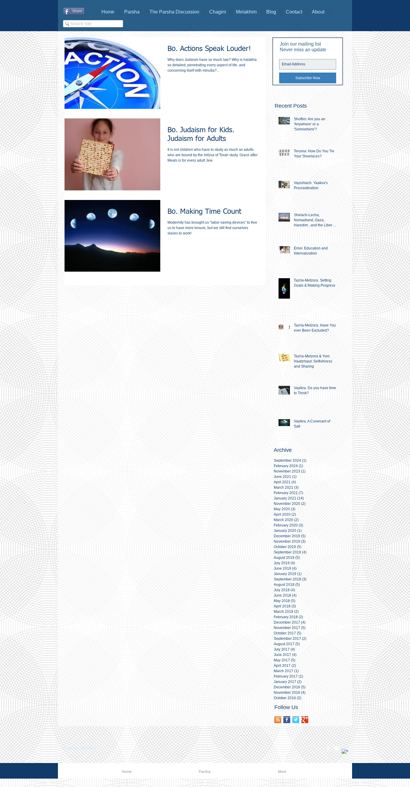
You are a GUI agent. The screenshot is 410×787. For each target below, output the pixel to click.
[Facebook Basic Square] (286, 719)
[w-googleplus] (345, 752)
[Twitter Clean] (336, 748)
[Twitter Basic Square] (295, 719)
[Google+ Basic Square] (304, 719)
